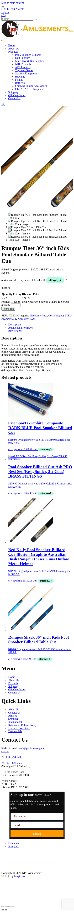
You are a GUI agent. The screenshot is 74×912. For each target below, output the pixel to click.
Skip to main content (12, 2)
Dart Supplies (22, 57)
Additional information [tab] (20, 327)
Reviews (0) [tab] (15, 330)
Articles (12, 715)
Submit (37, 833)
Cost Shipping (56, 315)
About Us (13, 48)
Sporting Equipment (26, 73)
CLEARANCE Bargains (29, 89)
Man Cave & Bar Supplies (29, 61)
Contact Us (14, 98)
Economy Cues (38, 315)
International (15, 721)
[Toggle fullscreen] (6, 906)
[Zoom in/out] (2, 906)
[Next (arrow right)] (6, 909)
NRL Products (23, 64)
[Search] (35, 19)
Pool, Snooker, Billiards (28, 54)
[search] (2, 6)
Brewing (20, 76)
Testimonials (15, 731)
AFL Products (22, 67)
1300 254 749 (13, 757)
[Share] (9, 906)
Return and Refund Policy (22, 725)
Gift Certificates (16, 95)
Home (11, 45)
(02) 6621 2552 (14, 762)
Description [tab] (14, 324)
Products (13, 51)
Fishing (19, 79)
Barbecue (20, 82)
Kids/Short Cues (26, 318)
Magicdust (19, 876)
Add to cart (8, 308)
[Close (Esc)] (13, 906)
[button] (3, 104)
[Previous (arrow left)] (2, 909)
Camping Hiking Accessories (31, 85)
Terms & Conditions (19, 728)
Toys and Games (24, 70)
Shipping (13, 92)
